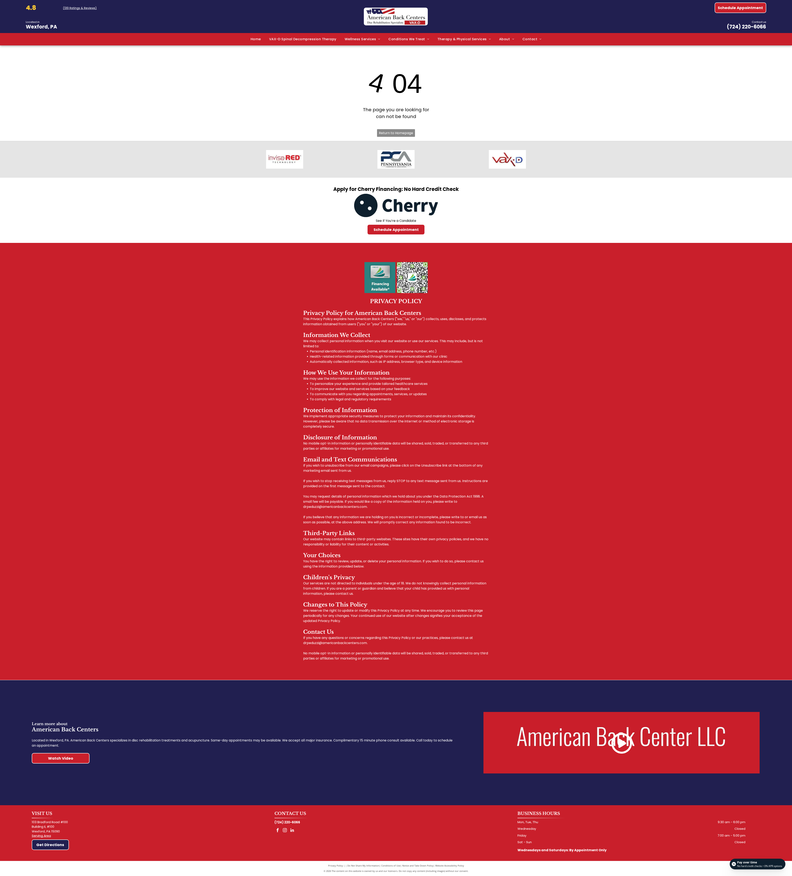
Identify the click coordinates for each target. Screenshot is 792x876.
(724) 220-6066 (746, 26)
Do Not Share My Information (363, 865)
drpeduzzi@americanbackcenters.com (335, 506)
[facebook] (278, 830)
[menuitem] (255, 39)
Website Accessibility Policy (449, 865)
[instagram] (285, 830)
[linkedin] (292, 830)
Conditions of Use (390, 865)
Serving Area (41, 835)
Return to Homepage (396, 133)
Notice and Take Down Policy (417, 865)
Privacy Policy (335, 865)
